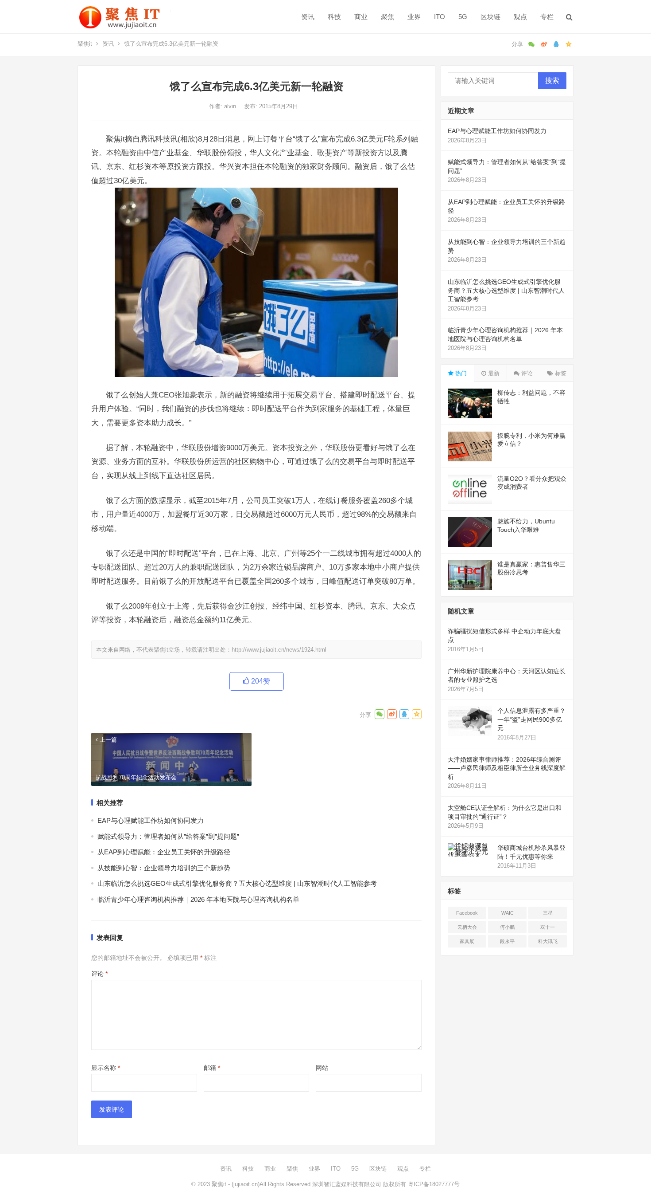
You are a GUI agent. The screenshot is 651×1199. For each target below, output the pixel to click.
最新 (493, 373)
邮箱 (212, 1067)
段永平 (507, 941)
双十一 (547, 927)
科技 (334, 16)
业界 (414, 16)
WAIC (507, 913)
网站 (322, 1067)
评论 (99, 973)
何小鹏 (507, 927)
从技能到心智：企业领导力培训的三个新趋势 (163, 868)
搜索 (552, 80)
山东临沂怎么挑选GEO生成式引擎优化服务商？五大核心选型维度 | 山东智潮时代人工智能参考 (237, 883)
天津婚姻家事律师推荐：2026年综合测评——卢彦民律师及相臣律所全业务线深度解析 (507, 768)
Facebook (467, 913)
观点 (520, 16)
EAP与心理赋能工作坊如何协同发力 (150, 820)
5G (462, 16)
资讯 (307, 16)
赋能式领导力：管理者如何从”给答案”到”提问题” (168, 836)
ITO (439, 16)
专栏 (547, 16)
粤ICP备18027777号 (434, 1184)
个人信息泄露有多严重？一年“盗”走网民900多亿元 (531, 719)
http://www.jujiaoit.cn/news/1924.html (279, 649)
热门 (460, 373)
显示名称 (105, 1067)
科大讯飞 (548, 941)
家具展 (467, 941)
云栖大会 (467, 927)
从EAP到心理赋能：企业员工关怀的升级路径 (163, 852)
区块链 (490, 16)
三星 (548, 913)
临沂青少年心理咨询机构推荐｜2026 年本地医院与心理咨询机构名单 (198, 899)
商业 (361, 16)
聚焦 (387, 16)
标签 (559, 373)
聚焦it (85, 43)
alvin (231, 106)
